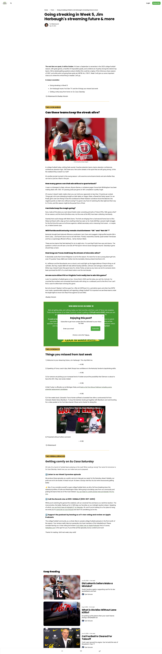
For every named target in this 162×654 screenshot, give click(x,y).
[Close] (103, 316)
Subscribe (95, 328)
